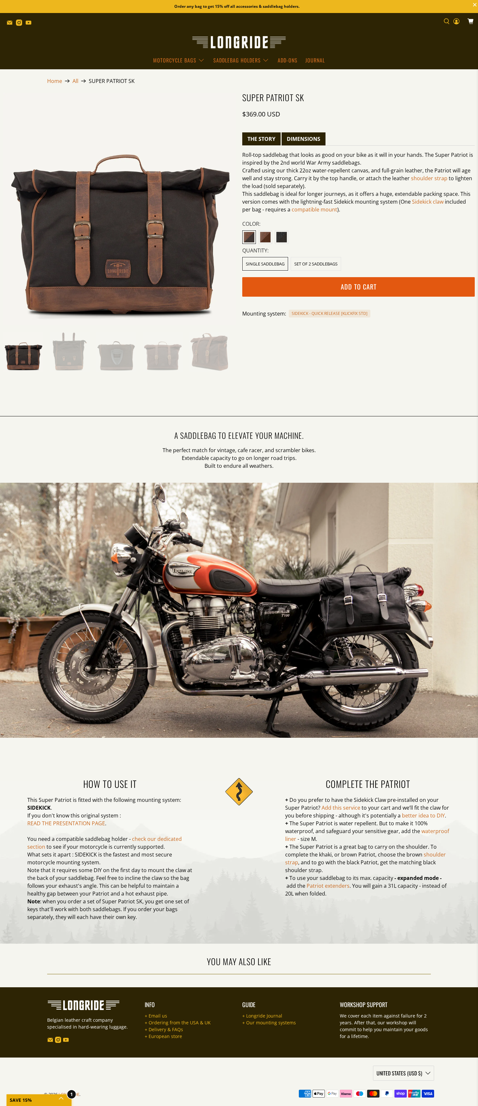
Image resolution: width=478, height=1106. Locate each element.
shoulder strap (429, 178)
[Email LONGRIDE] (11, 24)
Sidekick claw (428, 201)
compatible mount (314, 209)
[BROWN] (265, 237)
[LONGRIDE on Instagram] (20, 24)
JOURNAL (315, 60)
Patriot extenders (328, 885)
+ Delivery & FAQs (164, 1029)
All (75, 81)
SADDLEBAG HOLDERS (237, 60)
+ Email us (156, 1016)
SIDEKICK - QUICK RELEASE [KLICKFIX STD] (329, 313)
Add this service (341, 807)
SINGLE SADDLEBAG (265, 264)
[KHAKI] (249, 237)
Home (54, 81)
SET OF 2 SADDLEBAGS (316, 264)
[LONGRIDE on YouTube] (30, 24)
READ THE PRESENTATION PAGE (66, 823)
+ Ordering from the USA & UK (178, 1022)
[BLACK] (281, 237)
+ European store (163, 1036)
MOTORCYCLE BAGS (174, 60)
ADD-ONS (288, 60)
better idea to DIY (423, 815)
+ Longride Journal (262, 1016)
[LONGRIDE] (239, 42)
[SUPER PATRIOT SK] (119, 209)
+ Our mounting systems (269, 1022)
